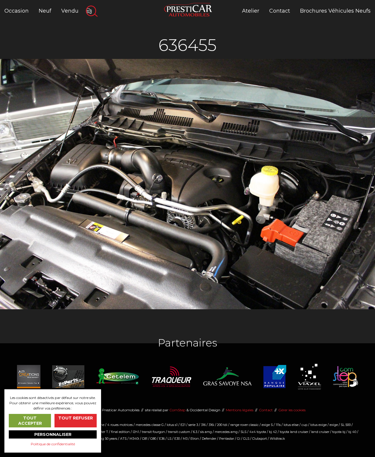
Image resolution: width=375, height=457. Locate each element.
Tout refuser (75, 418)
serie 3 (193, 425)
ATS (123, 438)
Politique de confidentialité (53, 444)
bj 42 (273, 432)
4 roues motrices (120, 425)
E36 (162, 438)
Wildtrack (277, 438)
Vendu (70, 11)
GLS (246, 438)
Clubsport (259, 438)
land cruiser (320, 432)
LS (169, 438)
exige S (267, 425)
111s (278, 425)
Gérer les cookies (292, 410)
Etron (194, 438)
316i (211, 425)
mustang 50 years (103, 438)
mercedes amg (226, 432)
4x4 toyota (257, 432)
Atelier (250, 11)
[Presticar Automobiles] (188, 9)
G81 (144, 438)
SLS (243, 432)
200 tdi (222, 425)
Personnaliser (52, 434)
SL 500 (346, 425)
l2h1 (136, 432)
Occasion (16, 11)
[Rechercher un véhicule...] (92, 11)
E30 (177, 438)
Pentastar (226, 438)
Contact (279, 11)
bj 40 (352, 432)
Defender (209, 438)
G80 (153, 438)
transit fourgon (153, 432)
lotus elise (291, 425)
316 (203, 425)
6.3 (195, 432)
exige (334, 425)
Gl (238, 438)
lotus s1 (172, 425)
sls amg (206, 432)
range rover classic (244, 425)
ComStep (177, 410)
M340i (134, 438)
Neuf (45, 11)
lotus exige (318, 425)
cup (304, 425)
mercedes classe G (150, 425)
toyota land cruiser (294, 432)
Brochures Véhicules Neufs (335, 11)
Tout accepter (30, 420)
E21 (182, 425)
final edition (120, 432)
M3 (185, 438)
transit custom (179, 432)
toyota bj (338, 432)
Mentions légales (239, 410)
